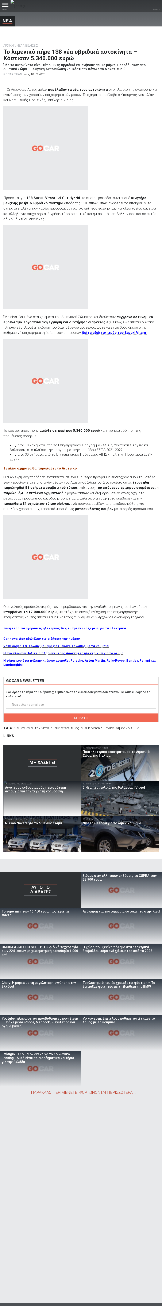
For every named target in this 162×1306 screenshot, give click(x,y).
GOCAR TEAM (12, 74)
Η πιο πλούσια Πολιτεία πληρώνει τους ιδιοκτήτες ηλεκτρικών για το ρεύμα (63, 653)
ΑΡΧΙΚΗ (8, 45)
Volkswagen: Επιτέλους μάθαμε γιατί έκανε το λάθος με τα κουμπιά (56, 646)
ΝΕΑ (7, 20)
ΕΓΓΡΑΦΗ (81, 717)
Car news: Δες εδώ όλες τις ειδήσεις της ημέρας (41, 639)
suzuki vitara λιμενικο (97, 728)
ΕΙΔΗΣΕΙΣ (31, 45)
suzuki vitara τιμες (65, 728)
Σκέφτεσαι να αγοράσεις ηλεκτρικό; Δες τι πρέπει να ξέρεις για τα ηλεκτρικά (64, 628)
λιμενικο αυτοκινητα (32, 728)
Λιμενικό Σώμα (127, 728)
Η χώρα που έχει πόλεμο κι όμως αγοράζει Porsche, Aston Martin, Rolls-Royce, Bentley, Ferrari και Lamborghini (79, 663)
